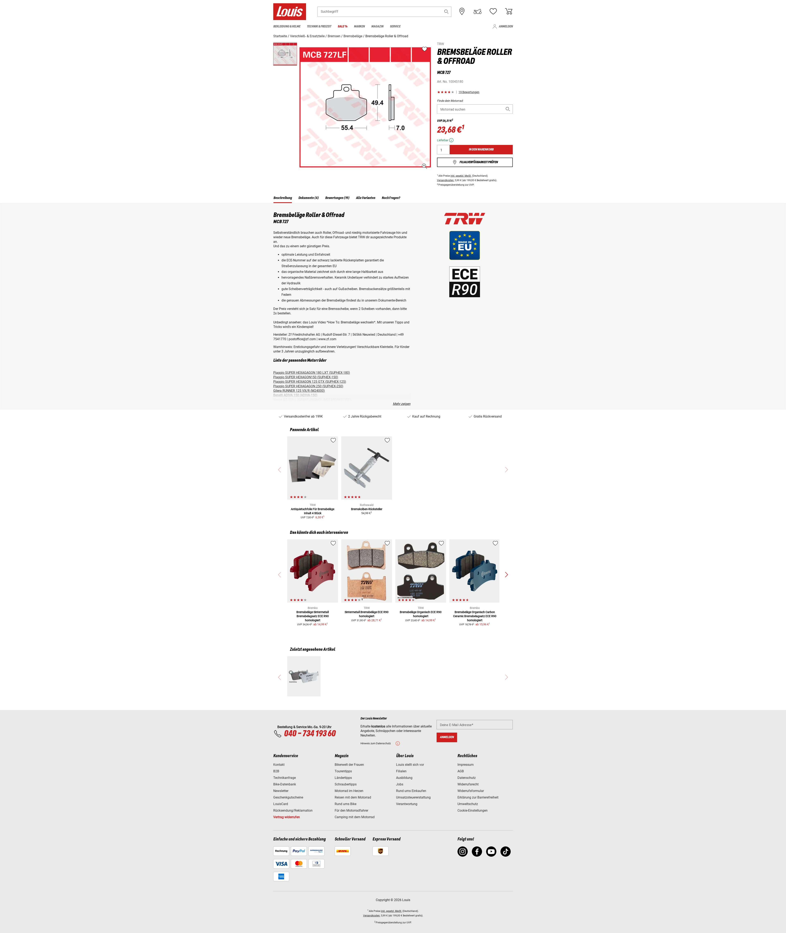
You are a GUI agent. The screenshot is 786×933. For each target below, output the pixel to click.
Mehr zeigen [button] (401, 404)
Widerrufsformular (470, 791)
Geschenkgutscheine (288, 797)
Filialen (401, 771)
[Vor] (506, 574)
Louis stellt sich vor (410, 765)
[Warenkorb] (509, 11)
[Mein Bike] (477, 11)
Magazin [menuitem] (377, 26)
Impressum (465, 765)
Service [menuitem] (395, 26)
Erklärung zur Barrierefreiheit (477, 797)
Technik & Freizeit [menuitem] (319, 26)
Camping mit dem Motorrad (355, 817)
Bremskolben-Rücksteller (366, 509)
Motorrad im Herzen (349, 791)
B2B (276, 771)
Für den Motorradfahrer (351, 810)
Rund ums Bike (345, 804)
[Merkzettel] (493, 11)
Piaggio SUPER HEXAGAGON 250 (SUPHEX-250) (308, 386)
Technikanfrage (284, 778)
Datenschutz (466, 778)
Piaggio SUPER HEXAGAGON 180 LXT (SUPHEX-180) (311, 373)
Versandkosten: (445, 180)
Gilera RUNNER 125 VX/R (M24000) (299, 391)
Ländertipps (343, 778)
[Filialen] (462, 11)
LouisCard (280, 804)
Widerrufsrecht (468, 784)
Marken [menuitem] (359, 26)
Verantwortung (406, 804)
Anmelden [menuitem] (506, 26)
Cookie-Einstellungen (472, 810)
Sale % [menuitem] (342, 26)
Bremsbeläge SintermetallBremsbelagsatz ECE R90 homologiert (312, 616)
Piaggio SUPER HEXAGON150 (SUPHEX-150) (305, 377)
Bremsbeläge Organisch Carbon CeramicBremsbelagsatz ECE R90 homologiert (474, 616)
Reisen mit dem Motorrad (353, 797)
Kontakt (279, 765)
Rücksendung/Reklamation (293, 810)
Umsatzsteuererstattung (413, 797)
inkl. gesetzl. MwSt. (461, 175)
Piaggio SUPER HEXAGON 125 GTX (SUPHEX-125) (309, 382)
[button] (446, 11)
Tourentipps (343, 771)
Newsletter (280, 791)
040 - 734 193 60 (309, 733)
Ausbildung (404, 778)
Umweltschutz (467, 804)
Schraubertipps (346, 784)
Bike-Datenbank (284, 784)
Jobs (399, 784)
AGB (460, 771)
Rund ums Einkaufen (411, 791)
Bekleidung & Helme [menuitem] (286, 26)
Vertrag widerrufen (286, 817)
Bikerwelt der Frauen (349, 765)
